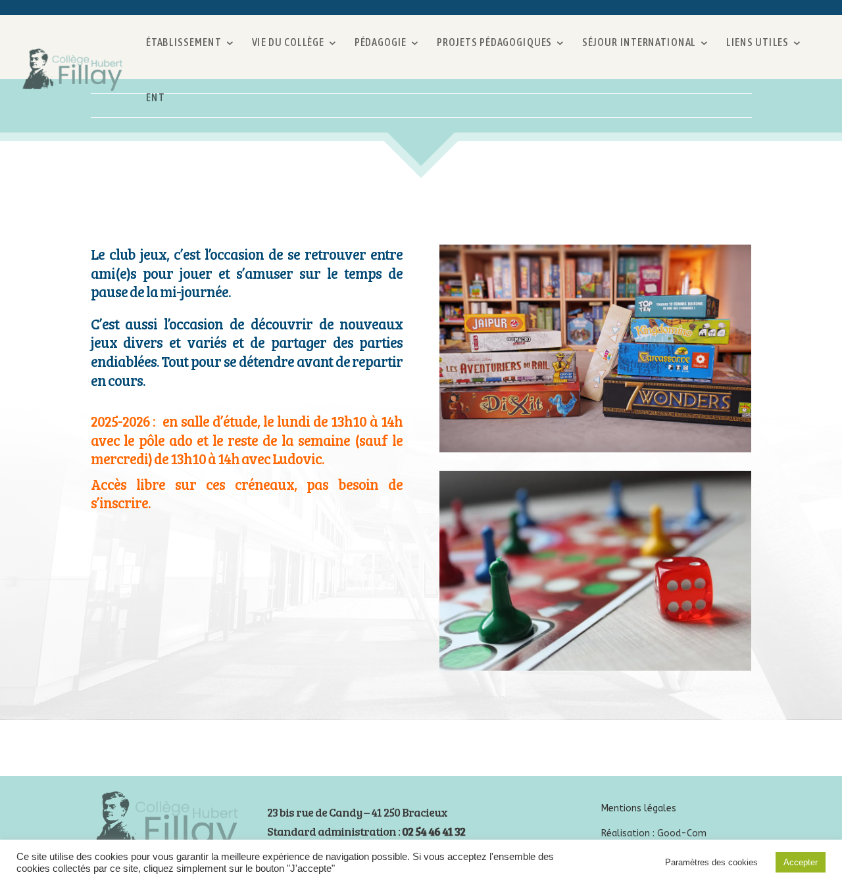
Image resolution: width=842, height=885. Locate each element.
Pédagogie (381, 42)
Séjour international (640, 42)
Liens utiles (757, 42)
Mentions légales (638, 808)
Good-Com (681, 833)
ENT (155, 97)
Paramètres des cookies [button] (711, 862)
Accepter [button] (800, 862)
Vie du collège (288, 42)
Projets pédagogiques (494, 42)
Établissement (183, 42)
